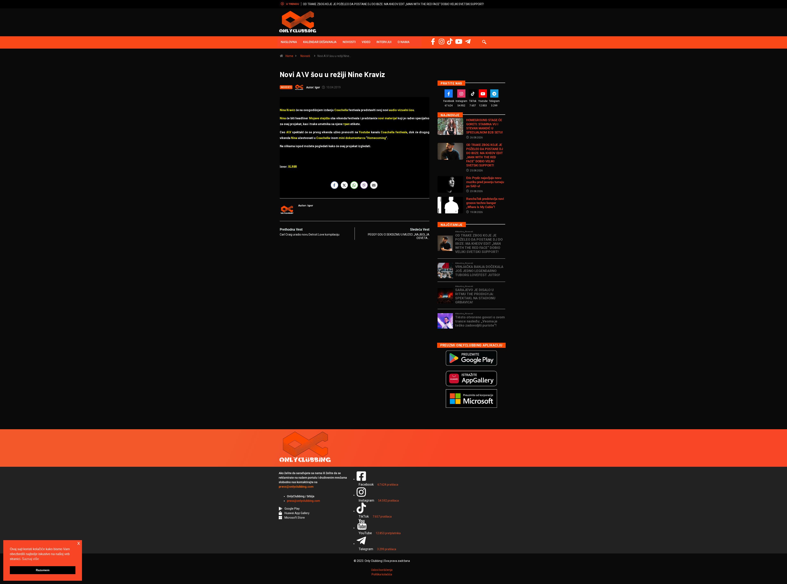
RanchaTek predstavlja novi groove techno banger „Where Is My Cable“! (485, 203)
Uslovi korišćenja (381, 569)
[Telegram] (468, 41)
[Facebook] (433, 41)
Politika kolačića (382, 574)
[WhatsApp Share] (354, 185)
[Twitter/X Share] (344, 185)
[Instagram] (441, 41)
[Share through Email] (374, 185)
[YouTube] (458, 41)
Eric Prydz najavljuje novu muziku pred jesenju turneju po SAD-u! (485, 182)
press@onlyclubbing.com (303, 500)
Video (366, 42)
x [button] (78, 543)
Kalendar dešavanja (320, 42)
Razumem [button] (42, 570)
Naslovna (289, 42)
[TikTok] (473, 93)
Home (289, 56)
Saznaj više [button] (30, 559)
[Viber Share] (364, 185)
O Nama (403, 42)
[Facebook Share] (334, 185)
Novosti (349, 42)
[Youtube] (483, 93)
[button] (484, 42)
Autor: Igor (313, 87)
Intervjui (383, 42)
